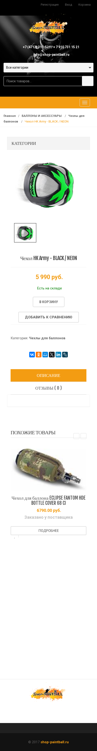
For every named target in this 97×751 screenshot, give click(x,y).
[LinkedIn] (58, 354)
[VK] (34, 714)
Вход (68, 4)
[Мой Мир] (45, 354)
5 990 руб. (49, 277)
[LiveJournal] (65, 354)
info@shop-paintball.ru (51, 54)
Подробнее (48, 531)
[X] (52, 354)
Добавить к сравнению (48, 317)
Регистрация (50, 4)
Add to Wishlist (15, 536)
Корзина (84, 4)
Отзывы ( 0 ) (48, 388)
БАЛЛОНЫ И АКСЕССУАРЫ (42, 116)
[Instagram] (63, 714)
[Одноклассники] (38, 354)
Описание (48, 375)
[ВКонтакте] (32, 354)
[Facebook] (48, 714)
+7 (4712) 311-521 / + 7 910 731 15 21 (51, 47)
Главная (10, 116)
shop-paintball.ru (54, 742)
